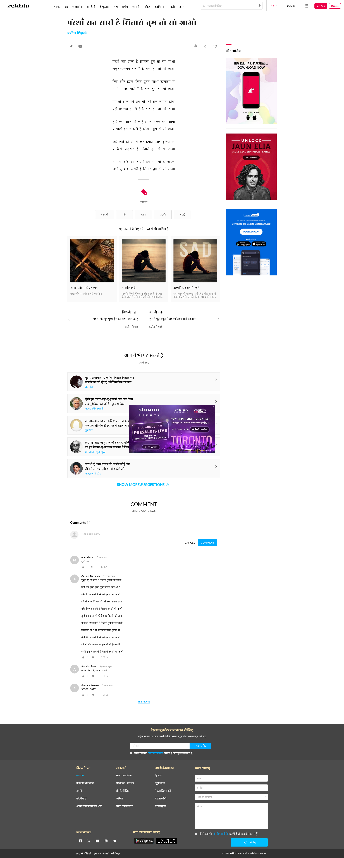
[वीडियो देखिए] (80, 46)
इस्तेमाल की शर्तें (101, 853)
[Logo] (18, 6)
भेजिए (253, 842)
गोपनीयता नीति (155, 753)
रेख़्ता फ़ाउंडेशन (124, 775)
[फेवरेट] (215, 46)
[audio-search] (259, 5)
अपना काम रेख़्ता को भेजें (89, 806)
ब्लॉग (125, 7)
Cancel (190, 542)
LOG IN (291, 5)
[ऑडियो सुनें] (71, 46)
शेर (66, 7)
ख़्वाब (143, 214)
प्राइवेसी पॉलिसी (83, 853)
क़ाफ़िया (159, 7)
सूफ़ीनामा (160, 783)
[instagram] (106, 841)
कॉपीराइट (115, 853)
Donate (334, 5)
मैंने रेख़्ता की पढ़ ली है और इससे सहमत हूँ (163, 753)
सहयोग (80, 775)
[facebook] (80, 841)
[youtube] (97, 841)
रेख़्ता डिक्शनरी (163, 790)
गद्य (116, 7)
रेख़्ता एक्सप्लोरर (124, 806)
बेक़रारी (104, 214)
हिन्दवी (158, 775)
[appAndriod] (144, 841)
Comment (207, 542)
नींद (124, 214)
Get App (321, 5)
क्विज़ (147, 7)
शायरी (135, 7)
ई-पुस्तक (104, 7)
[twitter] (89, 841)
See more (144, 701)
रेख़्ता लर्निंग (161, 798)
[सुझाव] (195, 45)
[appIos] (166, 841)
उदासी (163, 214)
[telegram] (115, 841)
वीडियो (91, 7)
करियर (119, 798)
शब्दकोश (77, 7)
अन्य (181, 7)
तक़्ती (171, 7)
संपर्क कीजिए (123, 790)
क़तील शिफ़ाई (77, 33)
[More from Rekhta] (306, 6)
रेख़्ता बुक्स (160, 806)
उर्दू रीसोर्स (81, 798)
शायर (57, 7)
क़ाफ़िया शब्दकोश (85, 783)
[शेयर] (205, 46)
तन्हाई (182, 214)
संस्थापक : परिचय (125, 783)
